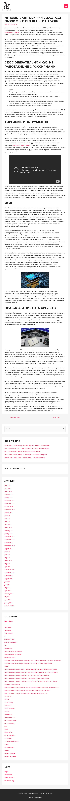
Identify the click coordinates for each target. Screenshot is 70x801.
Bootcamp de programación (13, 654)
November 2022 (9, 539)
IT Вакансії (7, 705)
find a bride (7, 696)
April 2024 (7, 488)
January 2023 (8, 534)
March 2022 (8, 561)
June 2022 (7, 554)
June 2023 (7, 518)
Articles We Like (9, 639)
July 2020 (7, 582)
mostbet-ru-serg (9, 723)
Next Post (57, 418)
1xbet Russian (8, 633)
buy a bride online (9, 657)
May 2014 (7, 588)
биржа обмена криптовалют (21, 145)
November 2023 (9, 503)
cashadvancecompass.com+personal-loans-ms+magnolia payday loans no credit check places (32, 660)
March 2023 (8, 527)
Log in (6, 772)
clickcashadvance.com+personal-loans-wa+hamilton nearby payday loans (26, 678)
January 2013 (8, 603)
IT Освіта (7, 711)
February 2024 (8, 494)
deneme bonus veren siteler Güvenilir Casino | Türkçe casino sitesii (24, 457)
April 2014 (7, 591)
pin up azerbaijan (9, 735)
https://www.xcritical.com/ (12, 32)
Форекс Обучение (10, 756)
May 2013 (7, 597)
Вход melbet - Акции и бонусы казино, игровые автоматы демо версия (26, 445)
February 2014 (8, 594)
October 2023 (8, 506)
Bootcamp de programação (13, 651)
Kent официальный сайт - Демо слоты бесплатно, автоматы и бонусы (26, 448)
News (6, 729)
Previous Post (14, 418)
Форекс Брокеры (9, 753)
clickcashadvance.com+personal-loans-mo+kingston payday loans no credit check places (31, 672)
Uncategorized (8, 747)
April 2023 (7, 524)
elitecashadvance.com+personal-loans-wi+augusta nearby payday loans (26, 693)
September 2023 (9, 509)
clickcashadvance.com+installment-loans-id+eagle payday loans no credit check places (30, 669)
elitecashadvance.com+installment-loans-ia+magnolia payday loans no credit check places (31, 687)
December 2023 (9, 500)
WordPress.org (9, 781)
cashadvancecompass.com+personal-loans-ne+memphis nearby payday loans (28, 663)
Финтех (7, 24)
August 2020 (8, 579)
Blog (5, 645)
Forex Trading (8, 702)
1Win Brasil (7, 627)
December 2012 (9, 606)
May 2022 (7, 558)
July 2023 (7, 515)
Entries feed (8, 775)
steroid (6, 744)
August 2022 (8, 549)
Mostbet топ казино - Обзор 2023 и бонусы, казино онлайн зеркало (25, 454)
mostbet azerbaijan (10, 720)
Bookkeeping (8, 648)
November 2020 (9, 573)
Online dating (8, 732)
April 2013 (7, 600)
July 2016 (7, 585)
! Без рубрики (8, 621)
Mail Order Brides (9, 717)
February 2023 (8, 530)
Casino (6, 666)
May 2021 (7, 564)
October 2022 (8, 542)
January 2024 (8, 497)
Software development (11, 741)
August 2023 (8, 512)
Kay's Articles (8, 714)
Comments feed (9, 778)
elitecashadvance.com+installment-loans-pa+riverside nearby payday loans (27, 690)
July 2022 (7, 551)
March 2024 (8, 491)
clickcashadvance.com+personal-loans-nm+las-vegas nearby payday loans (26, 675)
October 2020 (8, 576)
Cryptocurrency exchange (12, 684)
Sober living (7, 738)
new (5, 726)
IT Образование (9, 708)
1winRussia (7, 630)
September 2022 (9, 546)
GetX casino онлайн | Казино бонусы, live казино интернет (22, 451)
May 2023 (7, 521)
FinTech (6, 699)
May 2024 (7, 485)
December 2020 (9, 570)
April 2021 (7, 567)
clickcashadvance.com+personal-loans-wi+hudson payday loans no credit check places (30, 681)
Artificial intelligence (10, 642)
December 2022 (9, 536)
